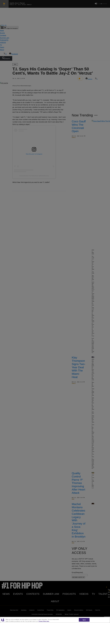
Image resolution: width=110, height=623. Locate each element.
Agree (84, 620)
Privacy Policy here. (44, 621)
